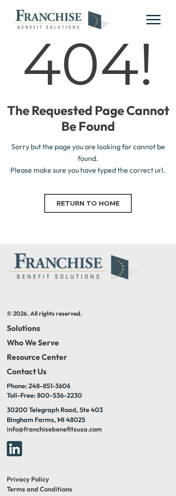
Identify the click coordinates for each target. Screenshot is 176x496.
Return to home (88, 203)
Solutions (23, 328)
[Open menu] (156, 19)
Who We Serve (33, 343)
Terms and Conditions (39, 489)
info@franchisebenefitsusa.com (54, 429)
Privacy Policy (28, 479)
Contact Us (26, 372)
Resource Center (37, 357)
